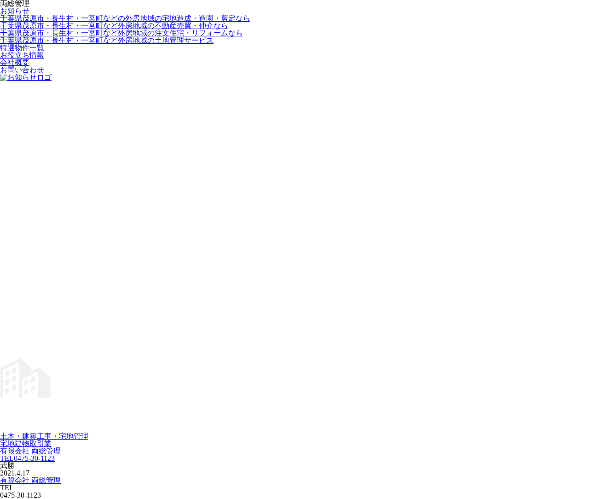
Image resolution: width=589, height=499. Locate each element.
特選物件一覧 (22, 48)
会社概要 (14, 62)
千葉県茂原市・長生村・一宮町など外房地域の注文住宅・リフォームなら (121, 33)
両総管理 (30, 480)
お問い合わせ (22, 70)
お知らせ (14, 11)
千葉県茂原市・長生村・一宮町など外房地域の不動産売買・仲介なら (114, 25)
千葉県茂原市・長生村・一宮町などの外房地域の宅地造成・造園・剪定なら (125, 18)
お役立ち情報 (22, 55)
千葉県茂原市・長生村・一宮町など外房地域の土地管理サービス (107, 40)
